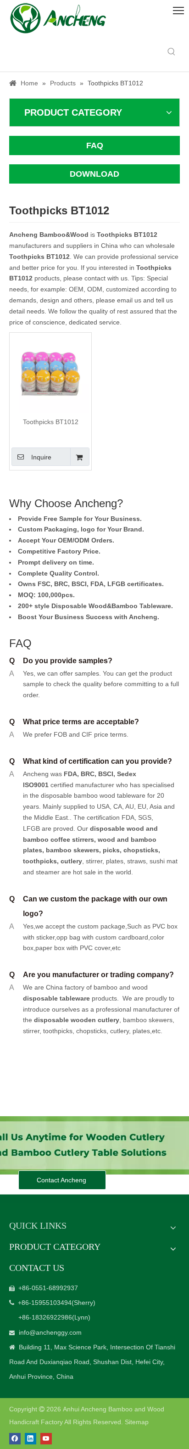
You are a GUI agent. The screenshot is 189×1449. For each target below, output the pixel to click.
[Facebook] (15, 1438)
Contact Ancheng (62, 1180)
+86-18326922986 (45, 1317)
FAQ (94, 145)
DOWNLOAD (94, 174)
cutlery (71, 861)
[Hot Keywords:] (171, 52)
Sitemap (137, 1422)
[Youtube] (46, 1438)
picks (110, 850)
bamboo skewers (72, 850)
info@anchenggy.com (50, 1332)
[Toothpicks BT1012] (50, 373)
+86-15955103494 (45, 1302)
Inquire (41, 457)
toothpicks (40, 861)
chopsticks (140, 850)
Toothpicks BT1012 (50, 421)
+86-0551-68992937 (48, 1288)
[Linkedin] (30, 1438)
